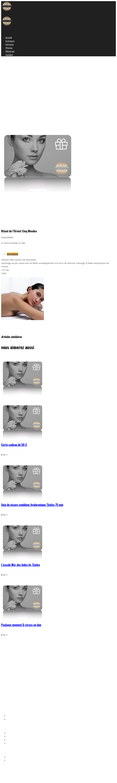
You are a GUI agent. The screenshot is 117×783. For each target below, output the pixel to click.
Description (12, 254)
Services (9, 44)
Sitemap (55, 779)
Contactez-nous (14, 719)
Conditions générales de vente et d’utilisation (27, 736)
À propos (9, 40)
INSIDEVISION (43, 779)
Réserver (10, 51)
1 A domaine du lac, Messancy (21, 692)
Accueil (8, 37)
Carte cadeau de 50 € (14, 444)
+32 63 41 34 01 (25, 698)
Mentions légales (15, 733)
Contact (9, 54)
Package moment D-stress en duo (21, 625)
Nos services (13, 716)
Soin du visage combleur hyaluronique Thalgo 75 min (32, 505)
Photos (9, 47)
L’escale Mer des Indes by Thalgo (20, 565)
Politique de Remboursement (20, 743)
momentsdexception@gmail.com (28, 695)
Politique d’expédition (16, 739)
